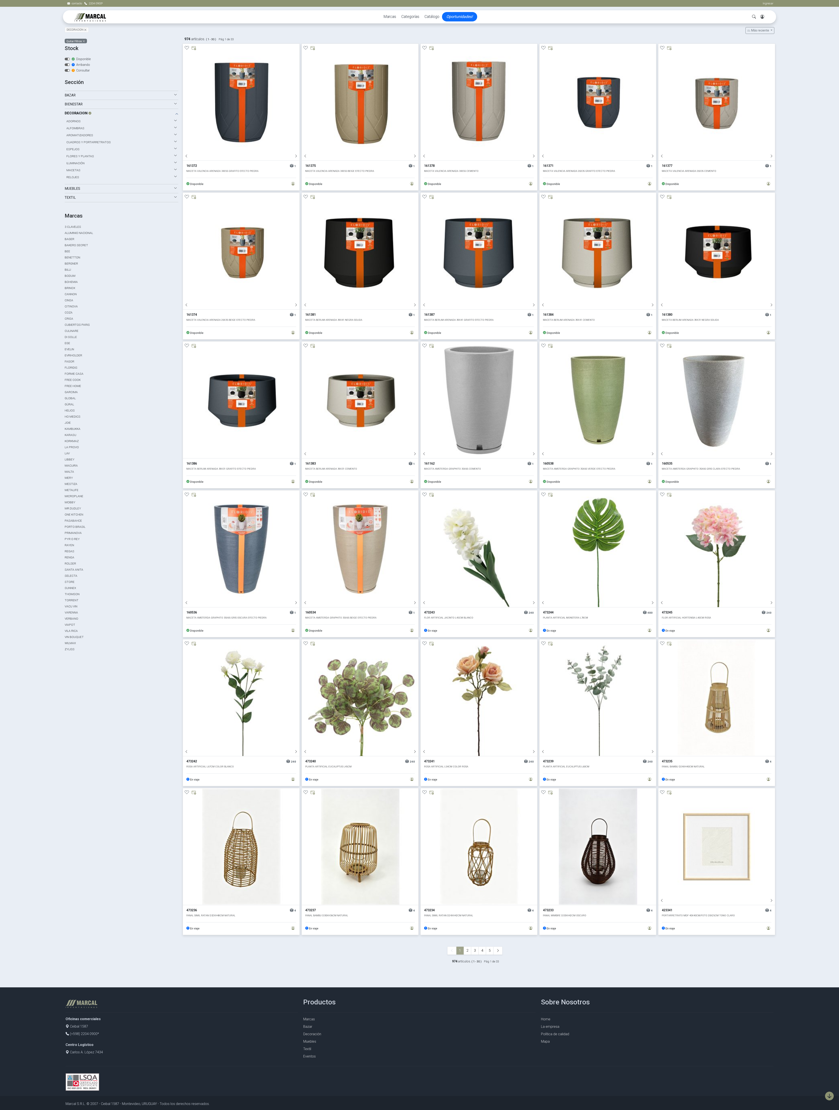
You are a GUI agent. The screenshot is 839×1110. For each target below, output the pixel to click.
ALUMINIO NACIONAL (79, 233)
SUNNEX (70, 588)
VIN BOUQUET (74, 637)
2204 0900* (96, 3)
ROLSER (70, 563)
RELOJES (72, 177)
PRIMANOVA (73, 533)
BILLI (68, 269)
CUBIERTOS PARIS (77, 324)
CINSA (69, 300)
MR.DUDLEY (73, 508)
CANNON (71, 294)
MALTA (69, 471)
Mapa (545, 1041)
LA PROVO (72, 447)
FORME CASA (74, 373)
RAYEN (69, 545)
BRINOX (70, 288)
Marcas (389, 16)
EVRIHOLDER (73, 355)
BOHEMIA (71, 282)
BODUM (70, 275)
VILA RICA (71, 631)
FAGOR (69, 361)
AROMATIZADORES (79, 135)
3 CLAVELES (73, 226)
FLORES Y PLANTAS (80, 156)
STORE (70, 582)
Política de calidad (555, 1034)
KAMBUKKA (72, 428)
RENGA (69, 557)
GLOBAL (70, 398)
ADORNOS (73, 121)
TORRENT (71, 600)
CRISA (69, 318)
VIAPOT (70, 624)
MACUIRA (71, 465)
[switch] (67, 59)
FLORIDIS (71, 367)
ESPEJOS (73, 149)
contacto (77, 3)
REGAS (69, 551)
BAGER (69, 239)
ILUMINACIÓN (75, 163)
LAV (67, 453)
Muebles (309, 1041)
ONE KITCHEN (74, 514)
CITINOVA (71, 306)
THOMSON (72, 594)
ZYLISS (70, 649)
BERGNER (71, 263)
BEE (67, 251)
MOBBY (70, 502)
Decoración (312, 1034)
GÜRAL (69, 404)
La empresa (550, 1027)
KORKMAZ (72, 441)
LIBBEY (70, 459)
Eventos (309, 1056)
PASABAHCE (73, 520)
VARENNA (71, 612)
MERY (69, 477)
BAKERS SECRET (76, 245)
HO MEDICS (72, 416)
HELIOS (70, 410)
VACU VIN (71, 606)
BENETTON (72, 257)
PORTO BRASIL (75, 526)
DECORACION (75, 29)
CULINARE (71, 331)
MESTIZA (71, 484)
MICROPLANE (74, 496)
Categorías (410, 16)
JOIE (68, 422)
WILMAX (70, 643)
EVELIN (69, 349)
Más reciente (760, 30)
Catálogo (432, 16)
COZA (69, 312)
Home (545, 1019)
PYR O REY (72, 539)
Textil (307, 1049)
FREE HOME (73, 386)
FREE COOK (73, 380)
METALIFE (71, 490)
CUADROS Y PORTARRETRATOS (88, 142)
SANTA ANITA (74, 569)
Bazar (307, 1027)
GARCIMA (71, 392)
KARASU (70, 435)
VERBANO (71, 618)
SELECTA (71, 575)
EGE (67, 343)
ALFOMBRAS (75, 128)
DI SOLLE (71, 337)
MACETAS (73, 170)
